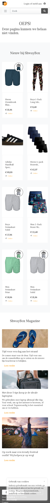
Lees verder (8, 365)
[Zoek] (44, 11)
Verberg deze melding (18, 497)
